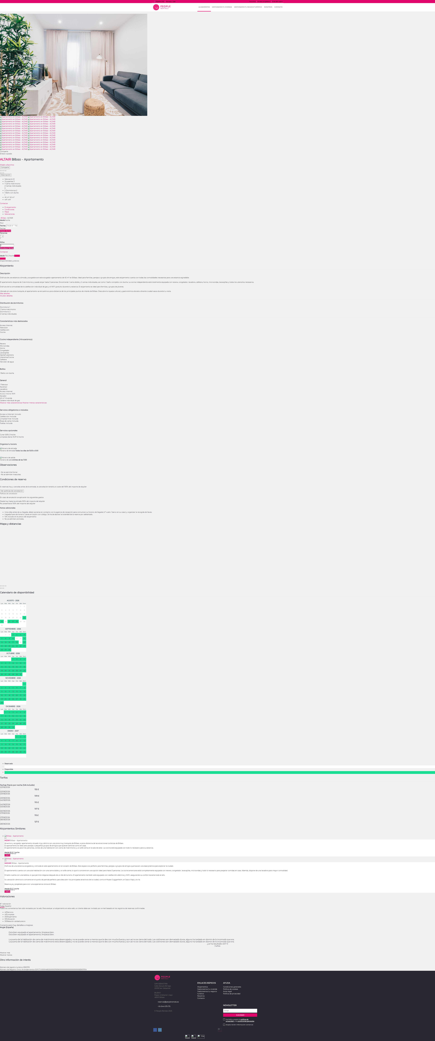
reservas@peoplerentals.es (168, 1002)
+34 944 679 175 (164, 1006)
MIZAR (7, 840)
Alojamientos (204, 7)
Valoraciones (10, 214)
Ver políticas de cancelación (12, 491)
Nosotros (268, 7)
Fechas (3, 226)
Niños (2, 242)
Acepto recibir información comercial (239, 1025)
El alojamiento (10, 207)
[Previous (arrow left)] (1, 588)
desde (2, 220)
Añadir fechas (5, 231)
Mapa (7, 212)
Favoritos (252, 1)
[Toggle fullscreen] (3, 170)
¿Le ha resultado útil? (217, 944)
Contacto (278, 7)
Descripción (5, 175)
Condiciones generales (232, 987)
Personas (3, 233)
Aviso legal (227, 991)
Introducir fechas (7, 248)
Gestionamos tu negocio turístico (248, 7)
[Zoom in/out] (5, 170)
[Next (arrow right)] (3, 588)
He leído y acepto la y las (240, 1020)
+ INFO (7, 855)
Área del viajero (277, 1)
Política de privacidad (231, 994)
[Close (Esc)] (1, 170)
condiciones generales (246, 1021)
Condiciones (9, 210)
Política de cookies (230, 989)
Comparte (5, 167)
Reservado (9, 764)
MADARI (8, 863)
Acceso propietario (263, 1)
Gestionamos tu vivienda (222, 7)
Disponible (9, 769)
